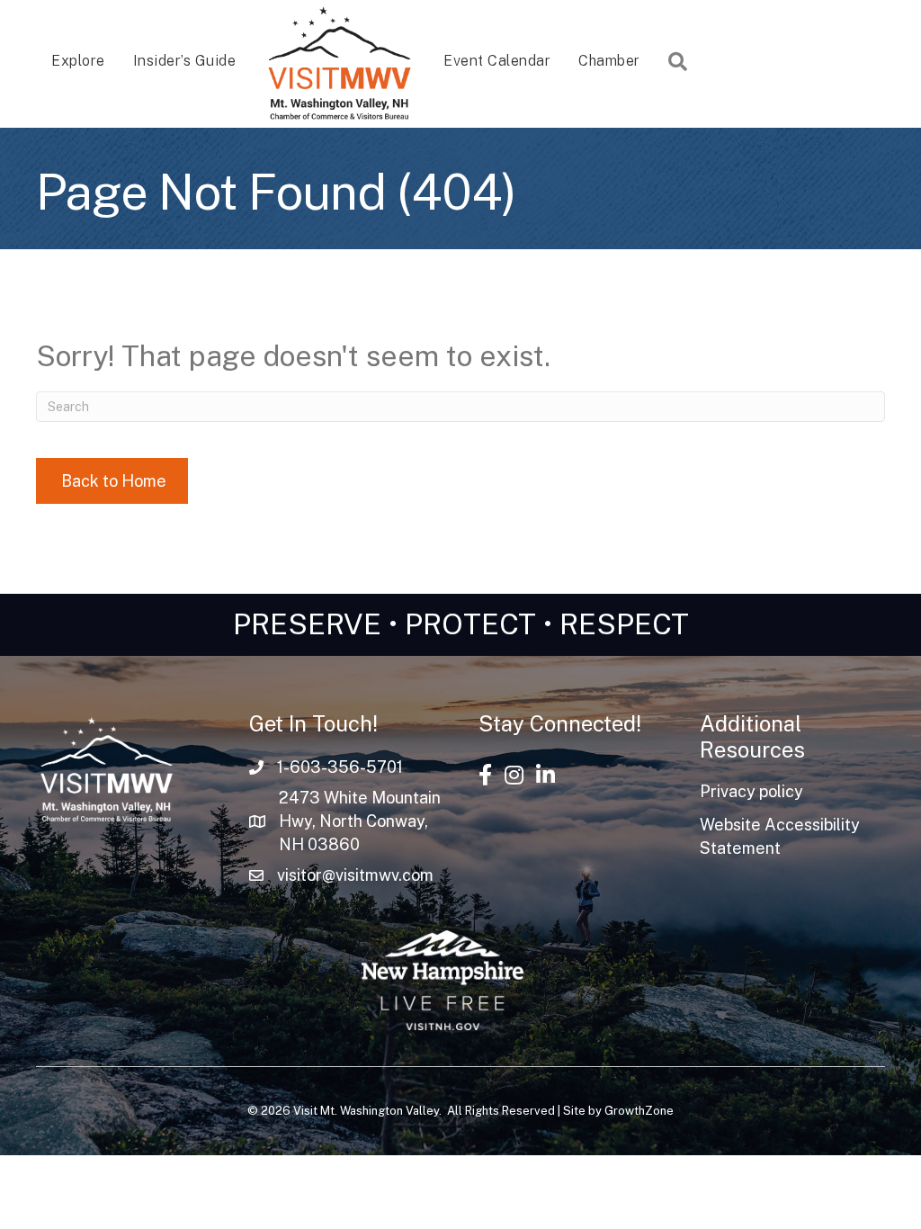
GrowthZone (639, 1110)
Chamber (609, 60)
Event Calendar (496, 60)
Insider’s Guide (185, 60)
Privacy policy (751, 791)
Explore (78, 60)
